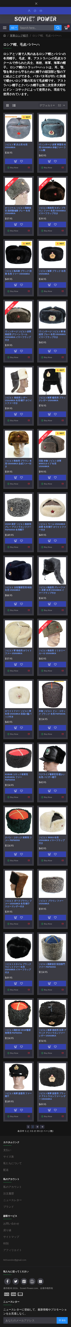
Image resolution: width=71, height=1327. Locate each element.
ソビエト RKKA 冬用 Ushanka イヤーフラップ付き (52, 840)
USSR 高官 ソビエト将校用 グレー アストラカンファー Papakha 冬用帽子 (18, 527)
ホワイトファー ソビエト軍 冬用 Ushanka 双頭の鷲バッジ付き (18, 714)
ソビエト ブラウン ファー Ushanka (51, 902)
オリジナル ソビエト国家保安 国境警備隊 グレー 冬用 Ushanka (18, 211)
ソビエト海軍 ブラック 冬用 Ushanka (52, 272)
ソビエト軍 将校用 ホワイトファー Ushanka (18, 652)
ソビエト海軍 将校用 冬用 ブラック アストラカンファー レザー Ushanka (52, 1033)
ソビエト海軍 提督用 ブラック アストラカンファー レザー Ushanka (52, 1096)
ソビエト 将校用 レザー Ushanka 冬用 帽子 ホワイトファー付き (18, 400)
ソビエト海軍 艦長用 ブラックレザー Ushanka (52, 399)
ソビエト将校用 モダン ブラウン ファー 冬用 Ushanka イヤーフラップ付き (52, 211)
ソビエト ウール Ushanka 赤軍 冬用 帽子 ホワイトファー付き (52, 527)
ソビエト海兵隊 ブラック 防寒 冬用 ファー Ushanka (18, 272)
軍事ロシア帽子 (19, 35)
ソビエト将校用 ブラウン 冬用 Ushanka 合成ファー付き (18, 464)
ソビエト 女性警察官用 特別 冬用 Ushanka (18, 589)
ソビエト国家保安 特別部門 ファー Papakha (52, 965)
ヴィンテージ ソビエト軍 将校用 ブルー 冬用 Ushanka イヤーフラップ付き (52, 334)
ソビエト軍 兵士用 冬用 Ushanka (16, 146)
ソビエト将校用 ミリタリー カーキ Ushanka (52, 652)
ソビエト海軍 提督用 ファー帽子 (18, 1095)
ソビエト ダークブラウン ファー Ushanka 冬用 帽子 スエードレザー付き (18, 904)
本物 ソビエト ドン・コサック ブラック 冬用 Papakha (52, 712)
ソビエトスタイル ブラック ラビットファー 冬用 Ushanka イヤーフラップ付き (18, 968)
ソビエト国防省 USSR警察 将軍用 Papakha (18, 1031)
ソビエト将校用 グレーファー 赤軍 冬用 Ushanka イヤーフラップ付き (52, 590)
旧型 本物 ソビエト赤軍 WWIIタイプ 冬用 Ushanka (50, 464)
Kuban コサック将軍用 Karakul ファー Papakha (16, 777)
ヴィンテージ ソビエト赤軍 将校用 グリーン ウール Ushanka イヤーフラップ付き (18, 335)
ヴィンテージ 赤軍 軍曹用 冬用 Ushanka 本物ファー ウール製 (52, 147)
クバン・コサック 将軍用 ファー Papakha (18, 839)
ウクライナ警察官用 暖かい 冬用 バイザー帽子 (52, 776)
